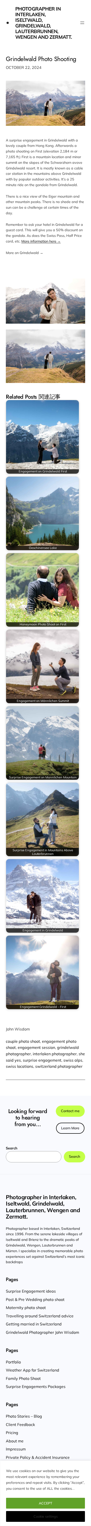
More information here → (41, 241)
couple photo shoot (23, 1041)
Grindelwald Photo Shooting (41, 59)
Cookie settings (45, 1516)
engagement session (36, 1047)
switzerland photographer (59, 1066)
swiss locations (19, 1066)
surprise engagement (42, 1060)
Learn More (70, 1128)
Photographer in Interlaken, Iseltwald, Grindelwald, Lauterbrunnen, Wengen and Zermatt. (43, 23)
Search (11, 1148)
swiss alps (72, 1060)
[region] (45, 1493)
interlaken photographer (55, 1053)
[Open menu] (82, 23)
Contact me (70, 1111)
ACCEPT (45, 1503)
